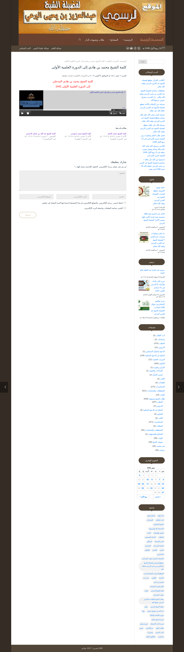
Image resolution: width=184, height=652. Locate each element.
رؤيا (143, 611)
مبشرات (150, 632)
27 (163, 492)
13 (163, 484)
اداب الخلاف (160, 520)
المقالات (159, 426)
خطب (146, 591)
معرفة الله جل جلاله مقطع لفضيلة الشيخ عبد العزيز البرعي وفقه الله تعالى (152, 128)
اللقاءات (161, 383)
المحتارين (160, 554)
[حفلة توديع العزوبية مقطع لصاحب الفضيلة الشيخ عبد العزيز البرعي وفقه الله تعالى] (144, 192)
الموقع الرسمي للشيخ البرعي (154, 573)
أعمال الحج (151, 516)
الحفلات (161, 537)
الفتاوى (162, 363)
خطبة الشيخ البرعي (157, 607)
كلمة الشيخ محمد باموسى (81, 133)
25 (143, 488)
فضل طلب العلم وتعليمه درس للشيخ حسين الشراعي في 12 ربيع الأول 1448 (153, 138)
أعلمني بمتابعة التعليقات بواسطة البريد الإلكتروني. (103, 208)
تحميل (115, 113)
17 (148, 484)
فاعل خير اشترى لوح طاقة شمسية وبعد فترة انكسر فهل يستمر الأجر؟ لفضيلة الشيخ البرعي (153, 218)
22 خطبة (161, 516)
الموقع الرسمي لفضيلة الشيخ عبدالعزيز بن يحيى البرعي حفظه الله (153, 566)
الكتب (162, 379)
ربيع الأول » (143, 497)
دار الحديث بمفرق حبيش (155, 611)
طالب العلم (160, 628)
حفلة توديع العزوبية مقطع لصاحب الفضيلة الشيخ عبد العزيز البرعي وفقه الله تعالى (158, 195)
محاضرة (161, 637)
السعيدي (148, 546)
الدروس (162, 347)
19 (139, 484)
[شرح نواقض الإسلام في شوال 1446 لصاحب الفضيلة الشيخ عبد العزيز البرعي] (144, 305)
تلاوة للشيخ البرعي (157, 591)
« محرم (158, 497)
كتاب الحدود (160, 632)
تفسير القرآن (157, 375)
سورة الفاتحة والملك (157, 615)
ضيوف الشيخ (158, 442)
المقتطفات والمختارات (156, 391)
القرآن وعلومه (159, 367)
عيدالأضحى (149, 628)
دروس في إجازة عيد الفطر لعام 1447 (152, 271)
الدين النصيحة (159, 541)
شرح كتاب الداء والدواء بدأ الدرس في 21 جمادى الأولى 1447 (158, 286)
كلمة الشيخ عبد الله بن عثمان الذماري (41, 133)
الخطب (162, 343)
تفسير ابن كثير (159, 582)
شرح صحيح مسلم (158, 619)
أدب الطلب (160, 335)
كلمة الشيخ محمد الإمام (117, 133)
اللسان (154, 550)
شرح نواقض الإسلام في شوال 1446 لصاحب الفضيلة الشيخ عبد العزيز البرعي (158, 307)
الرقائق (149, 541)
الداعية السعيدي (150, 537)
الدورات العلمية (80, 76)
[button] (177, 634)
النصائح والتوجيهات (155, 434)
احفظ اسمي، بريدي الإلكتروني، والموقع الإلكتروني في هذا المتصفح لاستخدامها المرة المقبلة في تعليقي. (82, 203)
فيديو (141, 628)
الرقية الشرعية (159, 546)
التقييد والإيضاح (159, 533)
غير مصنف (160, 446)
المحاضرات (160, 387)
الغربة (162, 550)
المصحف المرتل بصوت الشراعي (153, 559)
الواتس (154, 578)
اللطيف (147, 550)
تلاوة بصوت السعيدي (157, 586)
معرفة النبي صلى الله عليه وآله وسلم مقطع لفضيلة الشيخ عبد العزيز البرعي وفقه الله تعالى (152, 118)
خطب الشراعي (158, 595)
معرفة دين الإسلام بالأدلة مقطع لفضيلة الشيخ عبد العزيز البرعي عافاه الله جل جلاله (152, 107)
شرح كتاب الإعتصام (157, 624)
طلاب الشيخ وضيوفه (157, 399)
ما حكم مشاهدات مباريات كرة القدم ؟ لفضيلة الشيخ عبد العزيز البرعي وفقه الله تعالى (158, 239)
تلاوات (162, 395)
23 (151, 488)
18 (143, 484)
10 (148, 479)
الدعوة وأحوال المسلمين (155, 351)
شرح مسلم (144, 624)
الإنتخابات (150, 520)
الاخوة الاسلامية (159, 524)
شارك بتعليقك (67, 76)
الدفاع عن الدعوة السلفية (155, 355)
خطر (146, 607)
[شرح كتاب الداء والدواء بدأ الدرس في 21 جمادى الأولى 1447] (144, 286)
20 (163, 488)
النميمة (161, 578)
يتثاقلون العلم (150, 637)
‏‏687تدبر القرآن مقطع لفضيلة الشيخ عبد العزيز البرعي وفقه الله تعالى (153, 83)
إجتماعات (161, 339)
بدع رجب (146, 578)
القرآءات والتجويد (156, 371)
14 (159, 484)
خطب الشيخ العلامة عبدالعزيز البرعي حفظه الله (154, 600)
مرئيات (162, 450)
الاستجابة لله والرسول (156, 529)
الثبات (149, 533)
